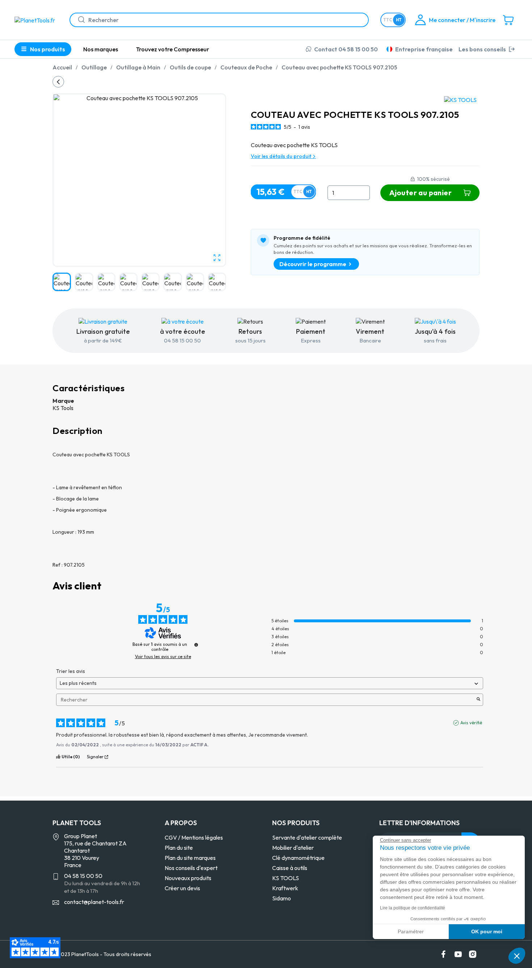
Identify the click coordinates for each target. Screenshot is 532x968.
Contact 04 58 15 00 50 (346, 49)
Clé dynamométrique (298, 857)
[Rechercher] (78, 20)
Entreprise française (424, 49)
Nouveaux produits (188, 878)
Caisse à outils (289, 867)
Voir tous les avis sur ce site (163, 656)
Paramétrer (411, 931)
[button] (516, 955)
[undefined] (196, 645)
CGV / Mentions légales (194, 837)
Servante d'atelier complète (307, 837)
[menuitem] (100, 49)
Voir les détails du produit (281, 156)
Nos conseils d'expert (191, 867)
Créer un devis (182, 888)
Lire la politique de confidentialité (412, 908)
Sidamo (281, 898)
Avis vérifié (471, 722)
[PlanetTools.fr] (36, 19)
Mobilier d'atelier (293, 847)
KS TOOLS (285, 878)
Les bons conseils (482, 49)
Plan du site (179, 847)
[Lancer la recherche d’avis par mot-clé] (478, 699)
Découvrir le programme (312, 264)
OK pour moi (486, 931)
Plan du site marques (190, 857)
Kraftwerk (285, 888)
